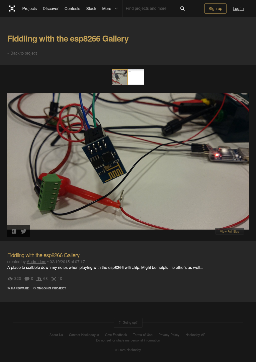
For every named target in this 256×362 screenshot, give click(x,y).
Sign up (215, 8)
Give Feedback (116, 334)
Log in (238, 8)
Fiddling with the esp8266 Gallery (67, 38)
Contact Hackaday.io (84, 334)
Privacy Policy (169, 334)
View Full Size (229, 231)
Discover (50, 8)
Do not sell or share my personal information (128, 340)
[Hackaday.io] (12, 8)
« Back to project (22, 53)
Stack (91, 8)
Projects (29, 8)
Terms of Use (142, 334)
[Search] (183, 9)
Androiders (36, 261)
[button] (136, 77)
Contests (72, 8)
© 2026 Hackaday (128, 349)
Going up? (130, 322)
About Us (56, 334)
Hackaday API (196, 334)
